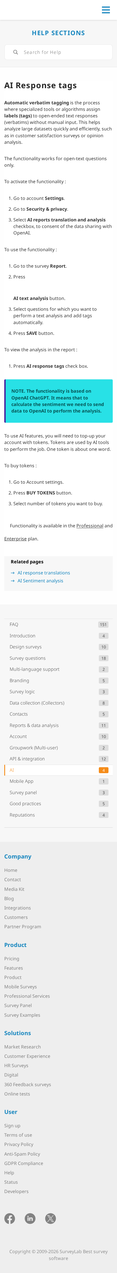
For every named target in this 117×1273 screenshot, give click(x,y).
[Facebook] (9, 1218)
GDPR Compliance (23, 1163)
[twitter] (50, 1218)
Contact (12, 879)
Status (11, 1182)
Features (13, 968)
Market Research (22, 1047)
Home (10, 870)
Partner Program (22, 926)
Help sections (58, 32)
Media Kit (14, 889)
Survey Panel (18, 1005)
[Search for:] (58, 52)
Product (13, 977)
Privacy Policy (18, 1144)
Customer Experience (27, 1056)
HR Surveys (16, 1065)
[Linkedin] (30, 1218)
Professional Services (27, 996)
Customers (16, 917)
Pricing (11, 958)
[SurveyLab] (29, 9)
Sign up (12, 1125)
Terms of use (18, 1135)
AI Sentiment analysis (40, 581)
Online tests (17, 1094)
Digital (11, 1075)
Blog (9, 898)
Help (9, 1173)
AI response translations (44, 573)
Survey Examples (22, 1015)
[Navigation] (106, 10)
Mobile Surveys (20, 987)
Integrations (17, 908)
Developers (16, 1191)
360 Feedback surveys (27, 1084)
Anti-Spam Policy (22, 1154)
